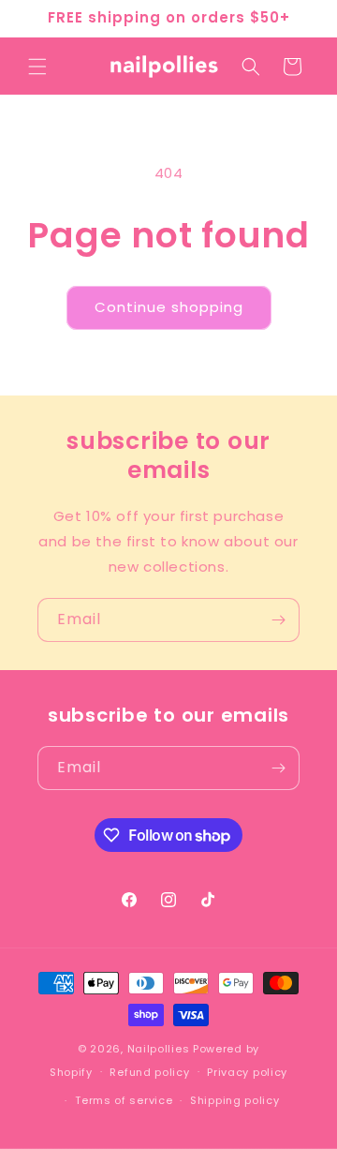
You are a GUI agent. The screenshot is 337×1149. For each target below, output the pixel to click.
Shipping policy (235, 1100)
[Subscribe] (278, 620)
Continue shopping (169, 307)
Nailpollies (158, 1048)
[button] (37, 66)
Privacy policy (247, 1072)
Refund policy (149, 1072)
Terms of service (123, 1100)
